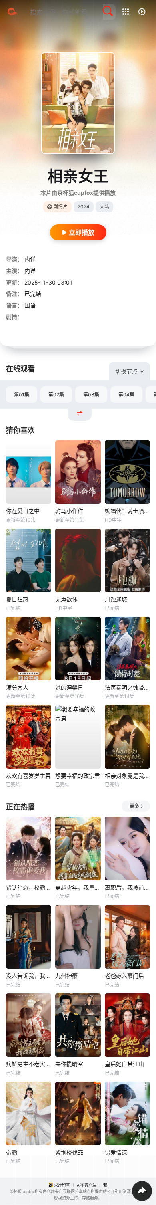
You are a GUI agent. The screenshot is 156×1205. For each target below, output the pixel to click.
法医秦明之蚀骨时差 (127, 687)
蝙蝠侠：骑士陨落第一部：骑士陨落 (127, 510)
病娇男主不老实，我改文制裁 (28, 1063)
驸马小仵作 (69, 510)
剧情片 (60, 207)
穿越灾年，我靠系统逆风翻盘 (77, 887)
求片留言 (62, 1185)
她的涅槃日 (69, 687)
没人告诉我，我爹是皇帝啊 (28, 975)
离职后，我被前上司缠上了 (127, 887)
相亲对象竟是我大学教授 (127, 775)
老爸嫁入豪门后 (124, 975)
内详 (30, 259)
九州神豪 (66, 975)
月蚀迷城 (116, 599)
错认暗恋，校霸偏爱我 (28, 887)
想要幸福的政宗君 (77, 775)
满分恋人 (17, 687)
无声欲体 (66, 599)
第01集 (21, 395)
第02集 (56, 395)
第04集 (126, 395)
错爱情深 (116, 1152)
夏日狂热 (17, 599)
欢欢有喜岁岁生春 (28, 775)
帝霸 (11, 1152)
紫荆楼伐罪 (69, 1152)
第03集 (91, 395)
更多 (134, 806)
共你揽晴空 (69, 1063)
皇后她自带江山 (124, 1063)
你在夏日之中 (23, 510)
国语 (30, 305)
